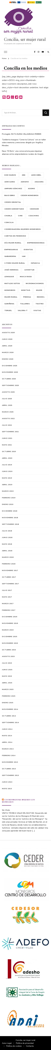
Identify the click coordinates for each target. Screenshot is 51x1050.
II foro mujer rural (14, 263)
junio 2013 (7, 782)
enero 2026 (7, 359)
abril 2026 (7, 346)
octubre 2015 (9, 650)
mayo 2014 (7, 735)
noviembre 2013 (10, 762)
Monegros (9, 290)
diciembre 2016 (9, 617)
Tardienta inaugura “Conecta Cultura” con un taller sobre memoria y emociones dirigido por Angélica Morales (24, 142)
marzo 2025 (7, 412)
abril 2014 (7, 742)
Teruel (8, 310)
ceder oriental (12, 202)
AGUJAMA (39, 182)
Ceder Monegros (29, 195)
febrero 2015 (8, 696)
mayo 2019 (7, 478)
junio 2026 (7, 339)
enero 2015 (7, 702)
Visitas (37, 310)
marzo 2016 (7, 630)
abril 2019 (7, 484)
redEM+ (41, 297)
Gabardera (10, 256)
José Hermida (11, 270)
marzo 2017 (7, 603)
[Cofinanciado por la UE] (21, 2)
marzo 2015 (7, 689)
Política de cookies (14, 1046)
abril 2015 (7, 683)
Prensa (27, 297)
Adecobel (36, 175)
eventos (28, 249)
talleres (25, 304)
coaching (34, 216)
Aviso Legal (7, 1043)
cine (20, 216)
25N (23, 175)
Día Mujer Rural (12, 243)
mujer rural (10, 297)
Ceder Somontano (14, 209)
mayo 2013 (7, 788)
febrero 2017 (8, 610)
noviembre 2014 (10, 709)
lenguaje (9, 276)
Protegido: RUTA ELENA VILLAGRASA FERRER (21, 134)
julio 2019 (7, 465)
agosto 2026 (8, 332)
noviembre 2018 (10, 517)
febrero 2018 (8, 564)
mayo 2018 (7, 544)
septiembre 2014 (10, 722)
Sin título (6, 810)
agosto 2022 (8, 418)
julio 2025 (7, 398)
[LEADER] (38, 2)
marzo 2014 (7, 749)
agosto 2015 (8, 656)
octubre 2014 (9, 716)
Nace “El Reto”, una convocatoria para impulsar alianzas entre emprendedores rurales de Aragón (22, 152)
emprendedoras (35, 243)
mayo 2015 (7, 676)
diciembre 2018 (9, 511)
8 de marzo (10, 175)
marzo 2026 (7, 352)
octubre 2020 (9, 451)
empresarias (11, 249)
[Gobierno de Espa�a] (31, 2)
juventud (29, 270)
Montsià (25, 290)
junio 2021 (7, 438)
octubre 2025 (9, 379)
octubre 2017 (9, 577)
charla (8, 216)
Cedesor (34, 209)
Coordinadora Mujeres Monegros (22, 229)
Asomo (31, 188)
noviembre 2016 (10, 623)
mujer (39, 290)
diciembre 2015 (9, 636)
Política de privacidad (25, 1043)
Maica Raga (26, 276)
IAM (24, 256)
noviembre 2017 (10, 570)
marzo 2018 (7, 557)
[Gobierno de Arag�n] (12, 2)
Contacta (30, 1046)
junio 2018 (7, 537)
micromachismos (35, 283)
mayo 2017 (7, 597)
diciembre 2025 (9, 366)
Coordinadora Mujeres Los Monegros (18, 800)
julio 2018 (7, 531)
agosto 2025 (8, 392)
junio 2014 (7, 729)
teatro (40, 304)
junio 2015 (7, 669)
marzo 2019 (7, 491)
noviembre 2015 (10, 643)
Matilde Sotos (12, 283)
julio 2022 (7, 425)
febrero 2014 (8, 755)
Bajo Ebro (9, 195)
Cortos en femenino (15, 236)
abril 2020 (7, 458)
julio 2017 (7, 590)
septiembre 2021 (10, 431)
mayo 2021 (7, 445)
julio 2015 (7, 663)
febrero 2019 (8, 498)
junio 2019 (7, 471)
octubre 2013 (9, 769)
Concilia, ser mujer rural (25, 40)
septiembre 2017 (10, 584)
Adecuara (9, 182)
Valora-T (23, 310)
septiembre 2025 (10, 385)
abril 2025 (7, 405)
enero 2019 (7, 504)
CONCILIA (9, 222)
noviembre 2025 (10, 372)
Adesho (25, 182)
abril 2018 (7, 551)
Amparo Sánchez (13, 188)
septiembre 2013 (10, 775)
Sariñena (9, 304)
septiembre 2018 (10, 524)
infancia (35, 263)
